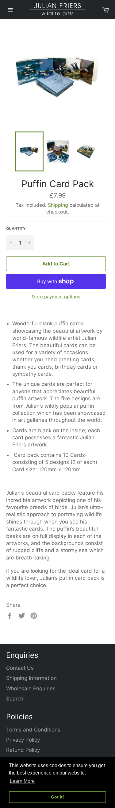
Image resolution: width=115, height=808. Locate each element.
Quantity (16, 228)
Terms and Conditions (33, 730)
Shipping (58, 205)
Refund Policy (23, 750)
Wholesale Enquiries (31, 688)
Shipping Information (31, 678)
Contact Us (20, 668)
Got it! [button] (57, 796)
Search (14, 699)
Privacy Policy (23, 740)
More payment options (56, 297)
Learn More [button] (22, 781)
